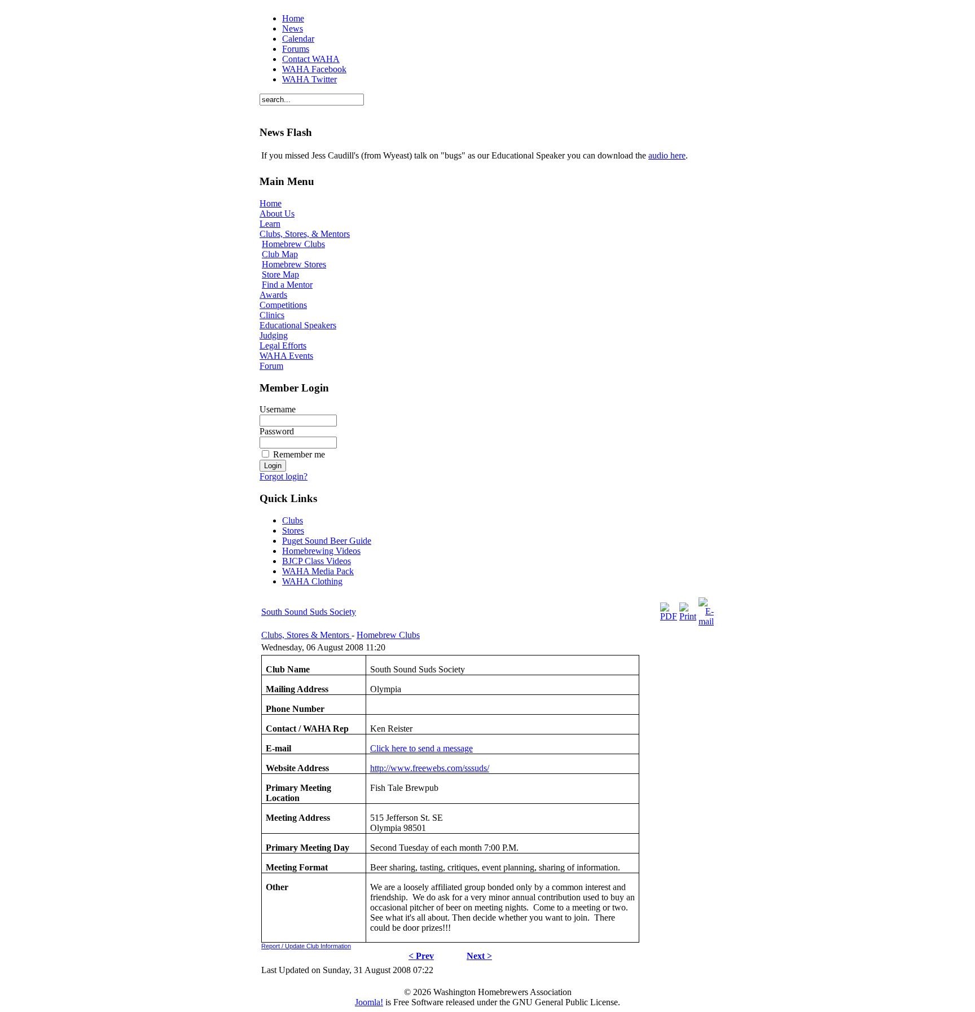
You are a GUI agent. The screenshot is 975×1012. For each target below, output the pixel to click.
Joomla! (369, 1002)
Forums (295, 49)
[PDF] (668, 616)
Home (293, 18)
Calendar (298, 38)
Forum (271, 366)
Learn (270, 223)
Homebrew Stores (294, 264)
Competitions (283, 305)
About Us (277, 213)
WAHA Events (286, 355)
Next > (479, 956)
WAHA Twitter (309, 79)
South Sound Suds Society (308, 612)
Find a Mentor (287, 284)
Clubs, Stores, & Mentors (305, 234)
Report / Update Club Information (306, 946)
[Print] (687, 616)
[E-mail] (706, 621)
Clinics (272, 315)
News (292, 28)
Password (277, 431)
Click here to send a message (421, 748)
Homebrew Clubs (293, 244)
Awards (273, 295)
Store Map (280, 274)
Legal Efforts (283, 345)
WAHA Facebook (314, 69)
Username (278, 409)
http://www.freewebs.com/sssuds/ (429, 768)
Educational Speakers (298, 325)
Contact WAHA (311, 59)
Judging (274, 335)
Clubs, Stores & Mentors (306, 635)
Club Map (280, 254)
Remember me (299, 454)
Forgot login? (284, 476)
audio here (667, 155)
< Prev (421, 956)
